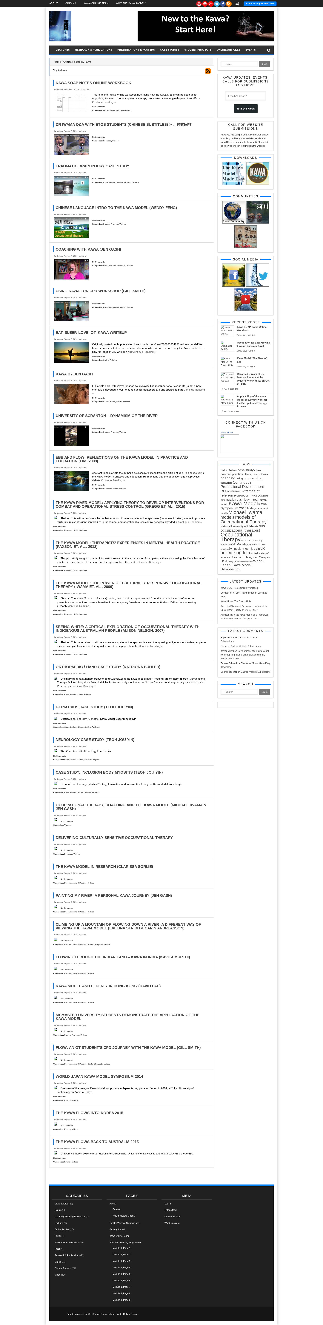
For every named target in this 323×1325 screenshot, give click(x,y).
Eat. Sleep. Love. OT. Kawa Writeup (91, 332)
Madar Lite (114, 1314)
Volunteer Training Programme (125, 1242)
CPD (224, 491)
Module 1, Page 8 (121, 1293)
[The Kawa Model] (60, 40)
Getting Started (117, 1229)
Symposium (236, 548)
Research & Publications (93, 49)
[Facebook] (223, 3)
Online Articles (228, 49)
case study (246, 470)
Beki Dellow (229, 470)
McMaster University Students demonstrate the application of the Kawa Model (127, 1017)
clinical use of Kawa (256, 474)
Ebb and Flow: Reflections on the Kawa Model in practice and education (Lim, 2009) (122, 459)
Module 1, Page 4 (121, 1267)
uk (262, 548)
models (228, 517)
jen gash (237, 499)
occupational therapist (240, 530)
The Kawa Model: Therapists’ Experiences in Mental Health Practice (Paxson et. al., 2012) (128, 545)
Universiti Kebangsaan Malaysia (250, 557)
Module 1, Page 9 (121, 1300)
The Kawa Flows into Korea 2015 (89, 1113)
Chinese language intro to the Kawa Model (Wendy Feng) (116, 208)
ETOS (241, 491)
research (254, 544)
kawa (88, 89)
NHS (262, 526)
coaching (228, 478)
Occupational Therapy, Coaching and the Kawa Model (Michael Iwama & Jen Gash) (131, 807)
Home (57, 61)
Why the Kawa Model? (131, 3)
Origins (70, 3)
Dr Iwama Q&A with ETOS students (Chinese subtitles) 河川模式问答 (124, 124)
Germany (240, 496)
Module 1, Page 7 (121, 1287)
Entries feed (170, 1210)
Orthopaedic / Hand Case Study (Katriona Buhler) (108, 667)
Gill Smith (258, 496)
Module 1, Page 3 (121, 1261)
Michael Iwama (245, 512)
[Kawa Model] (230, 452)
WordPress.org (172, 1223)
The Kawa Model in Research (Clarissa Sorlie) (104, 866)
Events (250, 49)
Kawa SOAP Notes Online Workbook (93, 83)
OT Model (238, 544)
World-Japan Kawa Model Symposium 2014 (99, 1076)
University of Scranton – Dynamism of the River (107, 416)
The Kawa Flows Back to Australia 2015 (97, 1142)
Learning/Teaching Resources (116, 110)
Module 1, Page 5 (121, 1274)
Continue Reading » (104, 102)
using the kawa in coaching (240, 561)
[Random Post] (237, 4)
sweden (224, 549)
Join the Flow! (245, 108)
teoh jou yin (252, 548)
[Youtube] (199, 3)
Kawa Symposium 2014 (244, 506)
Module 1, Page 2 (121, 1254)
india (228, 499)
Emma (224, 646)
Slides (80, 727)
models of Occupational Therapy (244, 519)
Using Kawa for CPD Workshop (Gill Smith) (101, 291)
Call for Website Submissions (246, 646)
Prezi (57, 1249)
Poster (58, 1236)
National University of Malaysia (239, 526)
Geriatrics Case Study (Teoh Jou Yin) (94, 707)
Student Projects (197, 49)
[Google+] (211, 3)
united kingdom (235, 552)
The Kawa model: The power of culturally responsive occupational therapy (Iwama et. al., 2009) (128, 585)
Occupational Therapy (236, 536)
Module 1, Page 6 (121, 1280)
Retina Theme (130, 1314)
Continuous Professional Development (242, 484)
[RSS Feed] (229, 3)
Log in (167, 1203)
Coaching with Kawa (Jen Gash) (88, 249)
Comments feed (172, 1216)
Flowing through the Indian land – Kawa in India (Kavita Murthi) (123, 957)
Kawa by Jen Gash (74, 374)
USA (224, 561)
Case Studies (169, 49)
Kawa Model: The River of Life (236, 601)
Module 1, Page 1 (121, 1248)
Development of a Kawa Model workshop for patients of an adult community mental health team (245, 655)
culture (233, 491)
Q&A (247, 545)
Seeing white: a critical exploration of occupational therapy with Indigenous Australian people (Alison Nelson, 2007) (127, 629)
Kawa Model (227, 432)
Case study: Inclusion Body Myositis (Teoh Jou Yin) (109, 772)
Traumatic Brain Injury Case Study (92, 166)
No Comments (98, 107)
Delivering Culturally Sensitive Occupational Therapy (114, 838)
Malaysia (253, 508)
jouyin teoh (251, 499)
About (53, 3)
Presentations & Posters (136, 49)
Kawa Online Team (96, 3)
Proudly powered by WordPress (83, 1314)
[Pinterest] (205, 3)
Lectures (63, 49)
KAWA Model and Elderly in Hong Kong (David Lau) (108, 986)
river (263, 544)
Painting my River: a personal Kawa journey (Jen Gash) (114, 895)
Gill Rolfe (250, 496)
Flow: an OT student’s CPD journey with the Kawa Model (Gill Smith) (128, 1047)
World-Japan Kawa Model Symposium (242, 565)
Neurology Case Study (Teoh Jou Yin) (95, 740)
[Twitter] (217, 3)
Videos (115, 141)
